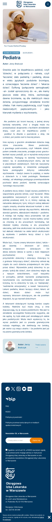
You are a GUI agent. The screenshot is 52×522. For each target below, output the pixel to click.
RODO (8, 412)
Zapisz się (36, 440)
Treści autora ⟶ (40, 346)
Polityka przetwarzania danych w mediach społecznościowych (22, 424)
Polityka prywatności (14, 417)
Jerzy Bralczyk (16, 64)
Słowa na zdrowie (11, 53)
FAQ (7, 406)
